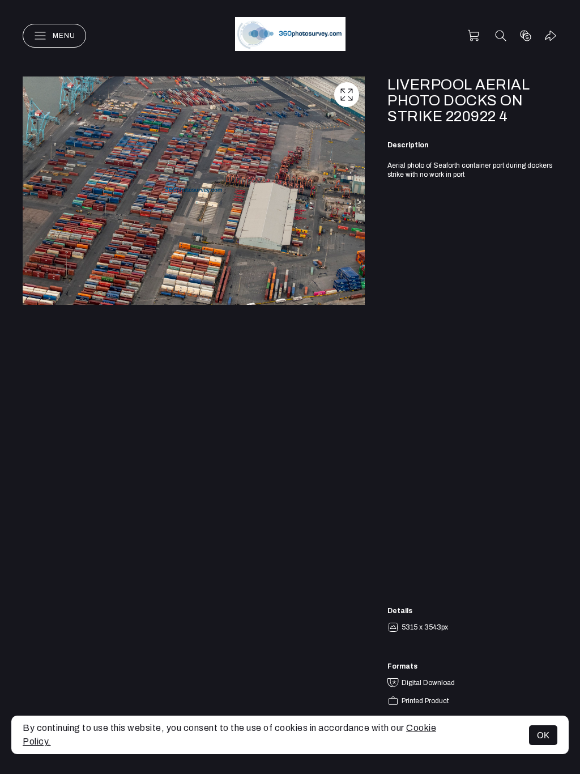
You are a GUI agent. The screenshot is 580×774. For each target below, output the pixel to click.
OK (543, 735)
